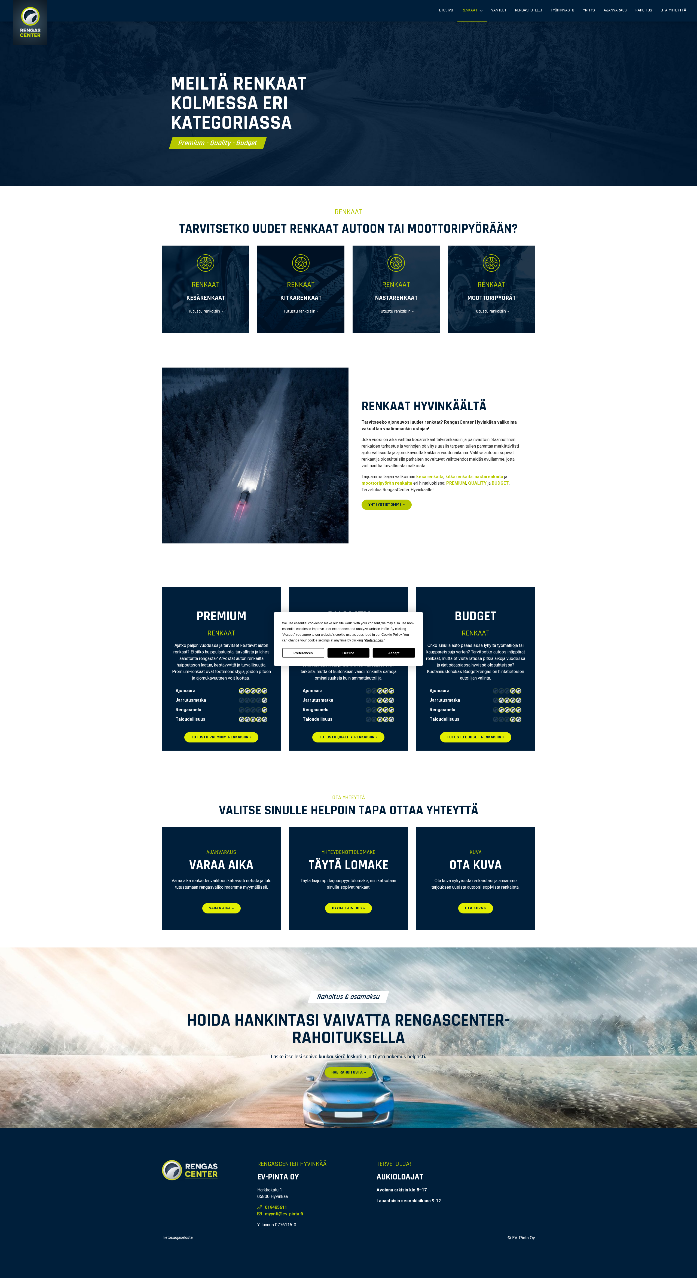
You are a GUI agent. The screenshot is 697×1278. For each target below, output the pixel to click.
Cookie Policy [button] (391, 635)
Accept (393, 653)
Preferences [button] (374, 640)
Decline (348, 653)
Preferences (303, 653)
